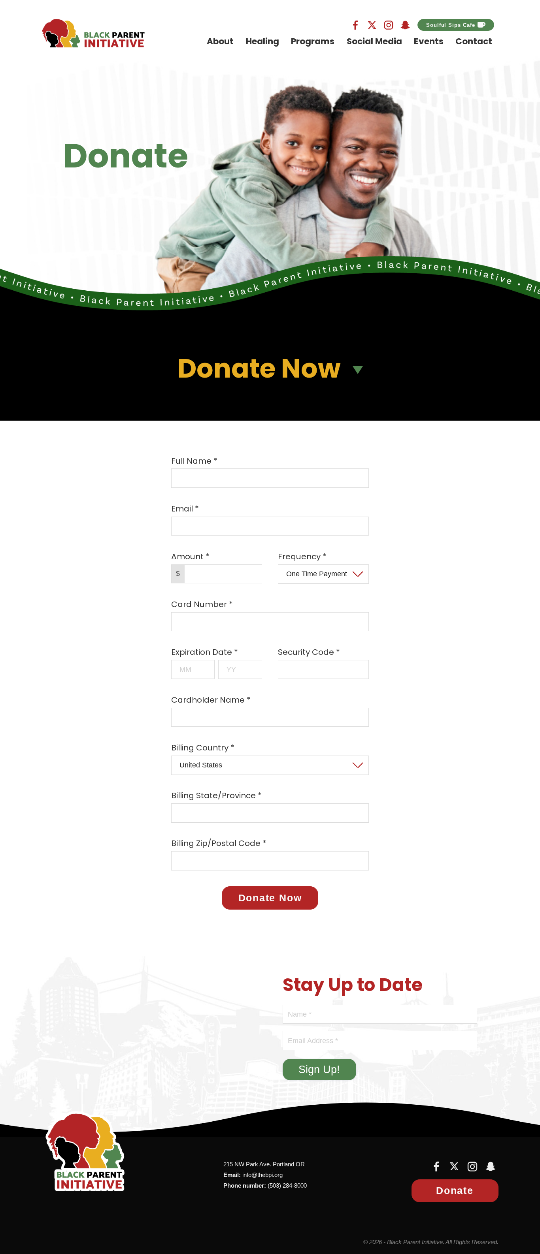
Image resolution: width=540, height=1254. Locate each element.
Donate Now (270, 897)
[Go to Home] (93, 33)
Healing (262, 42)
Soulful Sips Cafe (450, 25)
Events (429, 42)
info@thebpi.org (262, 1174)
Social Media (374, 42)
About (220, 42)
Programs (312, 42)
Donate (455, 1190)
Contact (473, 42)
